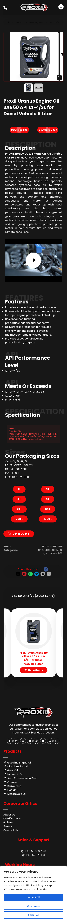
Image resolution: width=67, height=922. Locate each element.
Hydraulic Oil (15, 774)
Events (7, 826)
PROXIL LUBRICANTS (53, 546)
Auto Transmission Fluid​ (22, 778)
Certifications (12, 818)
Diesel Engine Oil (17, 766)
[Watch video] (33, 260)
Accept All (33, 897)
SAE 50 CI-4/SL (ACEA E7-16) (53, 551)
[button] (61, 6)
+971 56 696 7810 (35, 851)
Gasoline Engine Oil (19, 762)
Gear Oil (12, 770)
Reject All (33, 915)
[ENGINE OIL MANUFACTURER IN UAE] (33, 7)
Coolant (12, 790)
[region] (33, 894)
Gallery (8, 822)
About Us (9, 814)
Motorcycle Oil (16, 794)
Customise (33, 906)
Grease (12, 782)
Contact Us (10, 830)
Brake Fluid (14, 786)
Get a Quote (21, 534)
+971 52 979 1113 (35, 855)
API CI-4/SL (44, 550)
